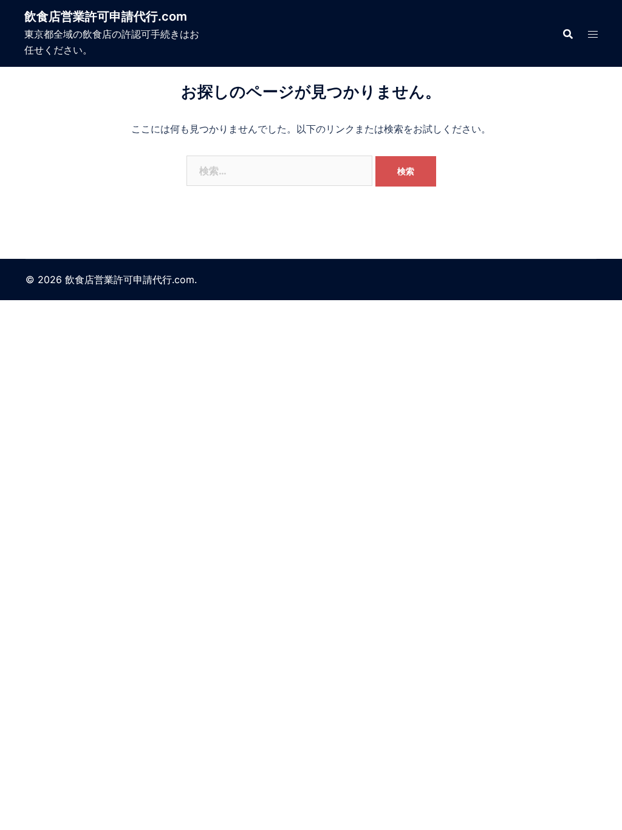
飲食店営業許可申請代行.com (105, 16)
